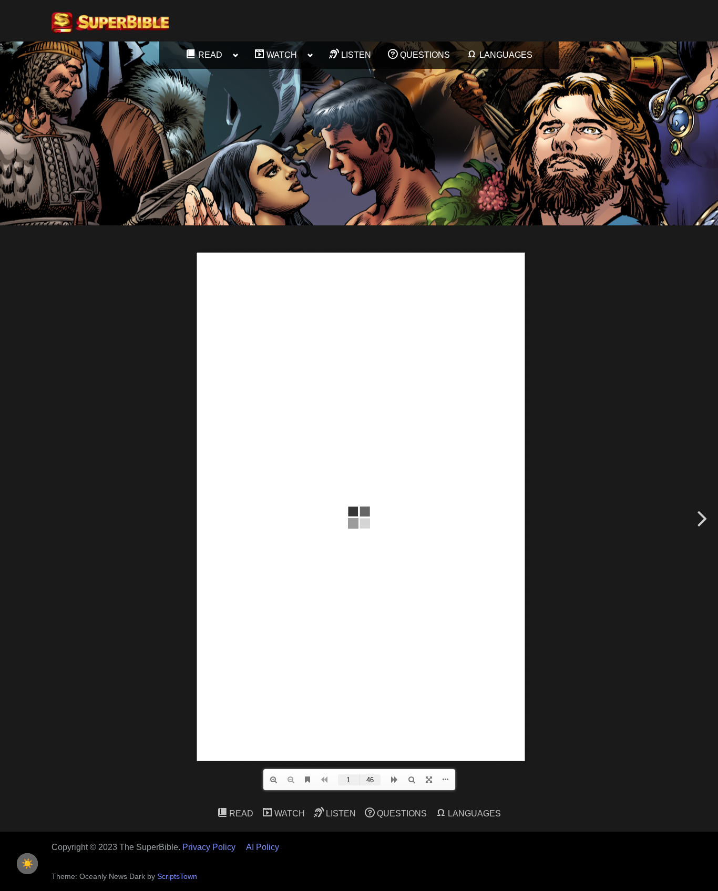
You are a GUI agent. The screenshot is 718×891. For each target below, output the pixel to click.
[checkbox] (27, 863)
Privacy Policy (208, 847)
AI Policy (262, 847)
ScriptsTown (177, 876)
